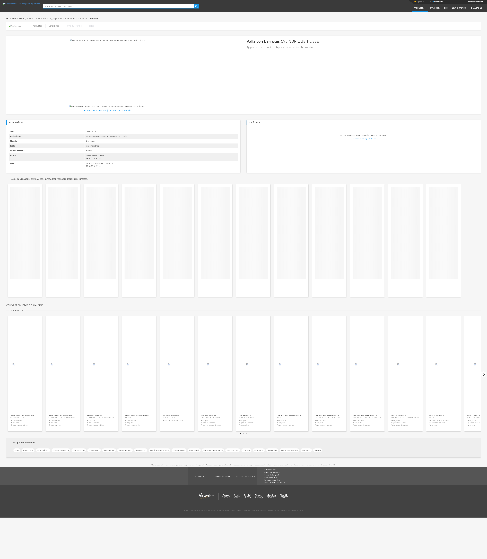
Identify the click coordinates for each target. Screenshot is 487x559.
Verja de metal (28, 450)
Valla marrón (258, 450)
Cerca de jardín (94, 450)
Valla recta (246, 450)
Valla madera (272, 450)
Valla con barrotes (125, 450)
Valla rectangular (233, 450)
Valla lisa (318, 450)
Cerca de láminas (179, 450)
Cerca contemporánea (61, 450)
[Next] (483, 374)
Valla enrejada (194, 450)
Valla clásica (306, 450)
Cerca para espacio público (213, 450)
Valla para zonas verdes (289, 450)
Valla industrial (140, 450)
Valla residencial (43, 450)
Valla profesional (79, 450)
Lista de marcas (270, 470)
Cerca (17, 450)
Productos (419, 8)
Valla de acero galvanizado (159, 450)
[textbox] (118, 6)
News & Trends (458, 8)
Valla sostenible (109, 450)
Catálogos (435, 8)
